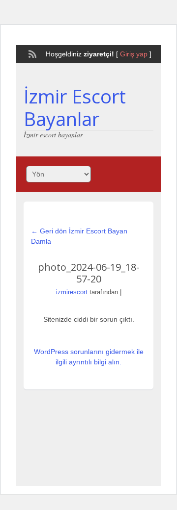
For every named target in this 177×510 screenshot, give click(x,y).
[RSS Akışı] (31, 53)
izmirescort (72, 292)
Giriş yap (134, 54)
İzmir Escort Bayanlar (75, 107)
